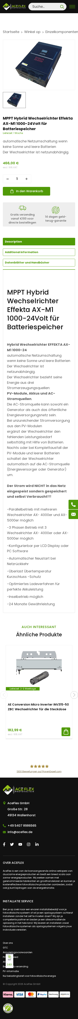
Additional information (21, 252)
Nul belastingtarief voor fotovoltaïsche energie (29, 976)
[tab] (39, 252)
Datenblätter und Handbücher (27, 262)
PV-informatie (11, 971)
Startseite (11, 31)
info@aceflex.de (20, 832)
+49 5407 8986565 (22, 825)
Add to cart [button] (66, 731)
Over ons (8, 943)
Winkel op (32, 31)
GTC (5, 947)
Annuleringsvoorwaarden (17, 952)
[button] (74, 695)
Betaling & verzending (15, 966)
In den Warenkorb (29, 191)
